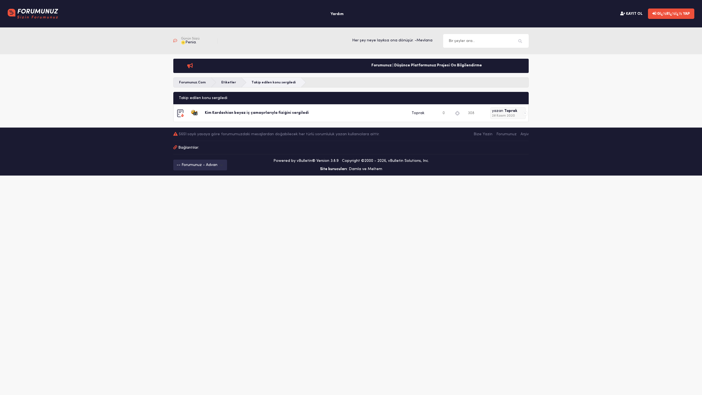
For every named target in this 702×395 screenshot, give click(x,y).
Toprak (418, 113)
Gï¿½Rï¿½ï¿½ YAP (673, 14)
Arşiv (524, 134)
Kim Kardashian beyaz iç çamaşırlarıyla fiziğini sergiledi (257, 113)
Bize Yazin (483, 134)
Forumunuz (506, 134)
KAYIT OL (633, 14)
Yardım (337, 14)
